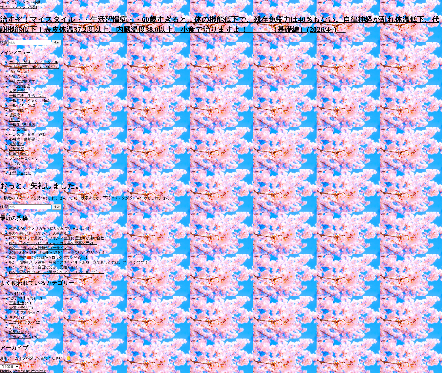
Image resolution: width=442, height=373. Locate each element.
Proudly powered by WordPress (23, 371)
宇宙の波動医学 (22, 81)
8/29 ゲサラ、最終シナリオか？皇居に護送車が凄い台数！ (58, 238)
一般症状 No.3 (22, 105)
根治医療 (16, 149)
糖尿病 (14, 115)
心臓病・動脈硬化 (24, 139)
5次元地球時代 (21, 298)
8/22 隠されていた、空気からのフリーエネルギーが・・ (56, 272)
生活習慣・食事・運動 (27, 134)
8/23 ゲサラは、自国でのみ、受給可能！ (43, 267)
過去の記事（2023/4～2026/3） (34, 67)
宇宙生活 (16, 303)
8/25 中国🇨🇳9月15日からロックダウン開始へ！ (48, 257)
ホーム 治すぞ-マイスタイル (33, 62)
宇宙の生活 (18, 76)
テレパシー (18, 327)
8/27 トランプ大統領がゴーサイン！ (40, 248)
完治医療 (16, 144)
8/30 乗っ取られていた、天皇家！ (38, 233)
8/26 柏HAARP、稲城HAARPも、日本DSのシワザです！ (57, 253)
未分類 (14, 293)
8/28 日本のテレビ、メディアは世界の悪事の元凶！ (53, 243)
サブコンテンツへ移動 (18, 7)
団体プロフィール (25, 168)
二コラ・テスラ (22, 322)
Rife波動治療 (19, 86)
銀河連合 (16, 332)
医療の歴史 (18, 154)
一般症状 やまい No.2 (29, 101)
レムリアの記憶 (22, 313)
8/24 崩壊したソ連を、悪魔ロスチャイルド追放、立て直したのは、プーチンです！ (78, 262)
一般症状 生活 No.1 (27, 96)
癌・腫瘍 (16, 110)
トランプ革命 (20, 337)
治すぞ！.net (19, 72)
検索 (3, 42)
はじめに (16, 163)
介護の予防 (18, 91)
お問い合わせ (20, 173)
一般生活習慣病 (22, 125)
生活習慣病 (18, 130)
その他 (14, 317)
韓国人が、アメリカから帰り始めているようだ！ (49, 228)
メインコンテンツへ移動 (20, 2)
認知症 (14, 120)
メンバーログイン (24, 159)
